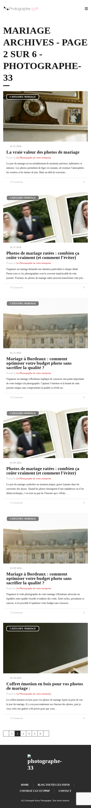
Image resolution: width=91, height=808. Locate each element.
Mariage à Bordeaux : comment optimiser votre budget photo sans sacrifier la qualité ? (39, 363)
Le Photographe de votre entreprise (34, 158)
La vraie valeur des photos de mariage (42, 152)
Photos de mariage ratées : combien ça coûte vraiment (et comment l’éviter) (42, 255)
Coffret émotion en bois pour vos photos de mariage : (44, 686)
